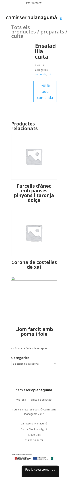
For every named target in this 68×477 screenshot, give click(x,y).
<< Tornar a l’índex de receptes (29, 348)
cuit (50, 74)
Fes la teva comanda (45, 91)
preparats (52, 31)
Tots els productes (23, 29)
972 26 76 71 (34, 3)
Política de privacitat (40, 399)
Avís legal (21, 399)
